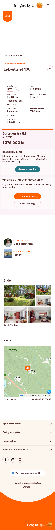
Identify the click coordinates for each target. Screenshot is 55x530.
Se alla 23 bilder (11, 325)
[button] (50, 5)
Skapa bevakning (27, 169)
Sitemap (26, 487)
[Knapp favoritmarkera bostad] (50, 68)
